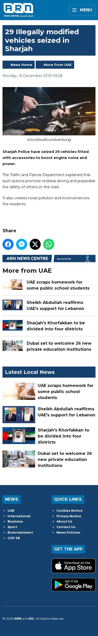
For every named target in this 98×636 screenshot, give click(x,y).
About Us (64, 521)
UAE (11, 510)
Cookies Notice (70, 510)
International (19, 516)
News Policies (68, 532)
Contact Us (66, 527)
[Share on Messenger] (21, 244)
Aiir (31, 618)
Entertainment (20, 532)
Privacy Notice (69, 516)
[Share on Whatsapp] (48, 244)
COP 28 (14, 538)
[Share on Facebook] (8, 244)
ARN (17, 618)
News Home (21, 65)
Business (15, 521)
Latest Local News (30, 372)
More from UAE (58, 65)
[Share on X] (35, 244)
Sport (12, 527)
